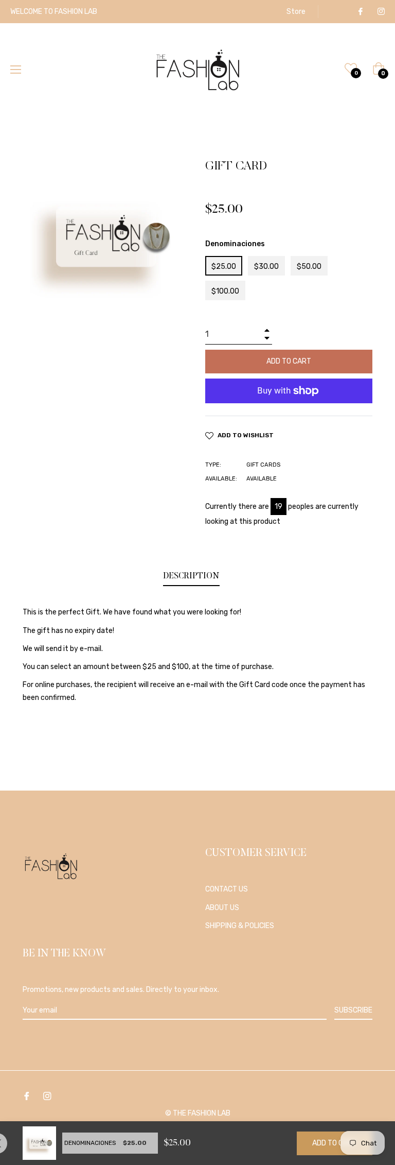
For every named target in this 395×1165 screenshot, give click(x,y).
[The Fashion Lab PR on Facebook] (360, 11)
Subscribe (353, 1010)
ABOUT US (222, 907)
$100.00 (225, 291)
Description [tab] (191, 576)
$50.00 (309, 266)
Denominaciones (235, 243)
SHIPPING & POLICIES (239, 925)
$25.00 (223, 266)
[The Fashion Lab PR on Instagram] (380, 11)
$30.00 (266, 266)
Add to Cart (334, 1143)
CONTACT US (226, 889)
